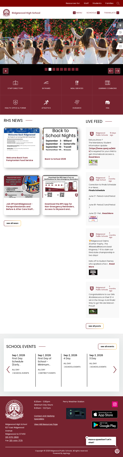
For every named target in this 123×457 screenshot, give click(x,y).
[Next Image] (117, 71)
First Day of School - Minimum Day (44, 361)
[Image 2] (50, 69)
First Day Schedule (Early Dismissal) (19, 361)
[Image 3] (53, 69)
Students (97, 3)
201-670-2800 (12, 437)
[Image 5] (61, 69)
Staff (86, 3)
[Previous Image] (111, 71)
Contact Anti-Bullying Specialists (44, 417)
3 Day (93, 358)
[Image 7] (69, 69)
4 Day (68, 358)
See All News (12, 223)
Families (109, 3)
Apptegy (66, 453)
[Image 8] (73, 69)
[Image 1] (46, 69)
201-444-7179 (15, 440)
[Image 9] (76, 69)
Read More (94, 157)
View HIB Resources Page (46, 424)
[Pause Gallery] (5, 71)
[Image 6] (65, 69)
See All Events (107, 346)
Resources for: (73, 3)
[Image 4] (57, 69)
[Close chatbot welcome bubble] (86, 437)
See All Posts (95, 326)
